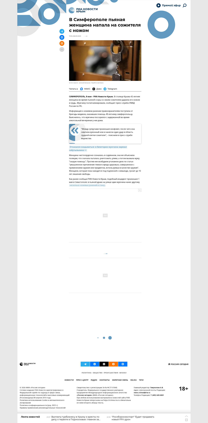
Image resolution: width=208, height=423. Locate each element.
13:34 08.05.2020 (75, 36)
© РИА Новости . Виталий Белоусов (79, 83)
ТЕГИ (141, 380)
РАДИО (94, 380)
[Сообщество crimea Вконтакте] (94, 364)
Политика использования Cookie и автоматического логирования (42, 401)
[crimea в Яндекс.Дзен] (104, 364)
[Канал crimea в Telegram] (85, 364)
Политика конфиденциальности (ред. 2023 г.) (39, 405)
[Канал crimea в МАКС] (122, 364)
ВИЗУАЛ (122, 373)
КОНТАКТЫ (105, 380)
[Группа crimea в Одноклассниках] (113, 364)
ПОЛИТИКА (86, 373)
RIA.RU (133, 380)
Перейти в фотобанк (97, 83)
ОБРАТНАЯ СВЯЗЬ (120, 380)
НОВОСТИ (69, 380)
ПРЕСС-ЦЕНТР (82, 380)
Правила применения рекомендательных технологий (42, 408)
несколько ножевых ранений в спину (87, 185)
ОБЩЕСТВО (97, 373)
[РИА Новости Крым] (83, 10)
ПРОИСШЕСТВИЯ (111, 373)
